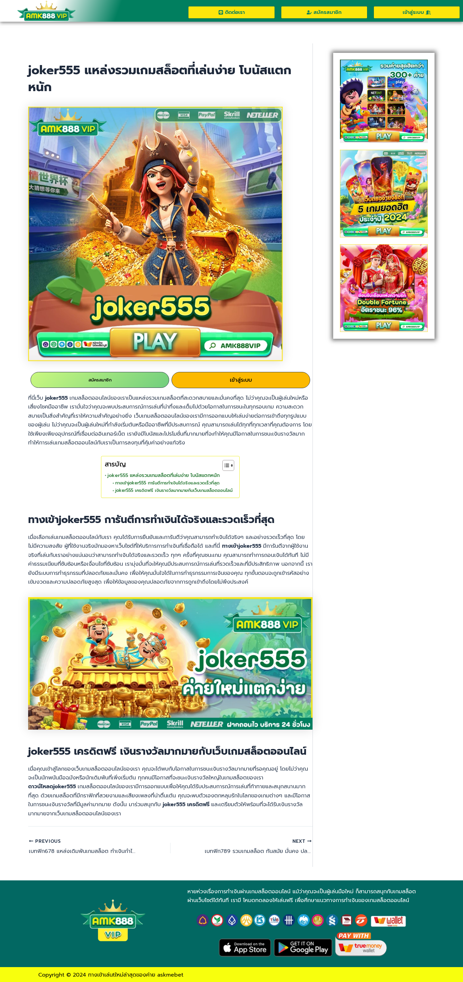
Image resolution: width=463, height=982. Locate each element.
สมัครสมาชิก (100, 380)
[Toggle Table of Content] (225, 465)
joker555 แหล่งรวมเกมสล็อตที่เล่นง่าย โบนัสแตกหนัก (164, 475)
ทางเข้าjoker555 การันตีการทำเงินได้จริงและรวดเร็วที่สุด (167, 483)
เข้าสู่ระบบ (241, 380)
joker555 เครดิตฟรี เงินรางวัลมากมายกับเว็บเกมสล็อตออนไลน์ (174, 490)
